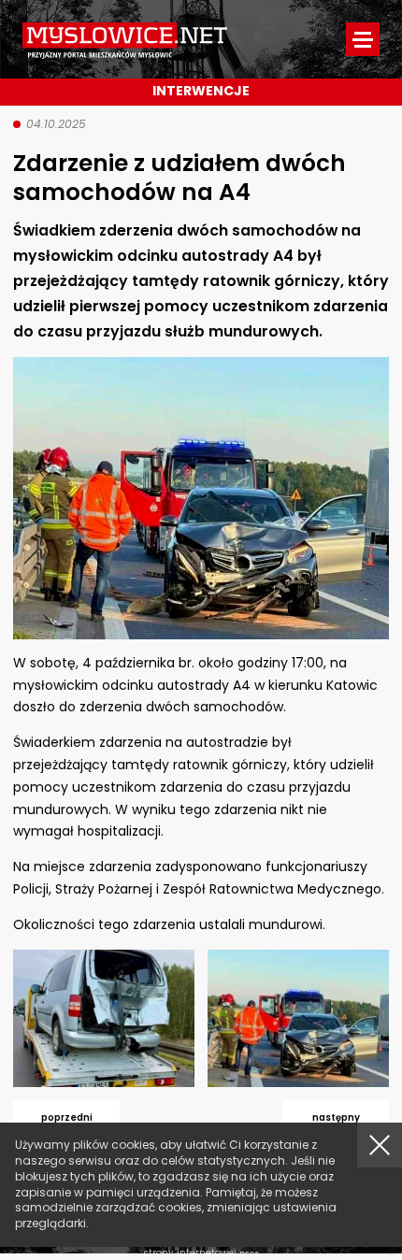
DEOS (249, 1254)
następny (336, 1117)
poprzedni (67, 1117)
